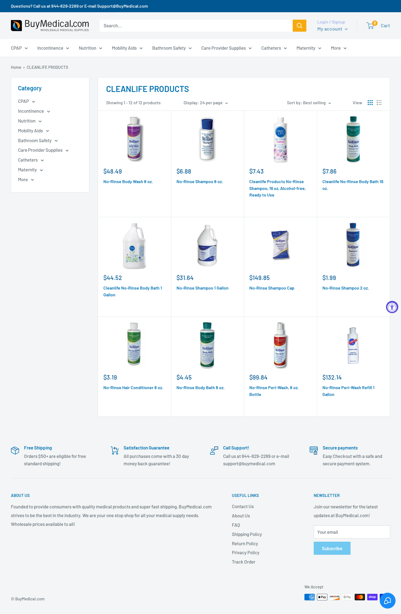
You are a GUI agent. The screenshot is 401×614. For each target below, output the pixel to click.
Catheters (28, 159)
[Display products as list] (379, 102)
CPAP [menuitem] (16, 47)
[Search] (299, 26)
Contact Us (243, 506)
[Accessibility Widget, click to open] (392, 307)
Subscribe (332, 548)
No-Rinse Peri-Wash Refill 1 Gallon (348, 391)
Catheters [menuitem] (271, 47)
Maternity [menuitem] (306, 47)
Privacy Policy (245, 552)
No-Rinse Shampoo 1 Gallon (202, 287)
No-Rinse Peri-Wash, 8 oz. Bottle (274, 391)
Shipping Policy (247, 534)
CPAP (24, 101)
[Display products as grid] (370, 102)
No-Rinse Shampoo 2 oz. (345, 287)
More (23, 179)
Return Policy (245, 543)
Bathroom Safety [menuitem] (169, 47)
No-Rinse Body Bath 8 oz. (200, 387)
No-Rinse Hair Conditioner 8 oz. (133, 387)
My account (330, 29)
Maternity (28, 169)
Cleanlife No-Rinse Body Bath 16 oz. (352, 185)
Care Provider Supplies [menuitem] (223, 47)
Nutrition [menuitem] (87, 47)
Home (16, 67)
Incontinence (31, 111)
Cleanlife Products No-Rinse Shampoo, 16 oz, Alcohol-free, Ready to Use (277, 188)
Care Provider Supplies (40, 150)
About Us (241, 515)
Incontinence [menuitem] (50, 47)
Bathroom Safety (35, 140)
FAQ (236, 524)
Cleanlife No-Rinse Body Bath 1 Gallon (132, 291)
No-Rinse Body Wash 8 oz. (128, 181)
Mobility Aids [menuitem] (124, 47)
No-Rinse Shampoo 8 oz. (199, 181)
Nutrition (27, 120)
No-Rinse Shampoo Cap (271, 287)
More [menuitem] (336, 47)
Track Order (243, 561)
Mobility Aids (31, 130)
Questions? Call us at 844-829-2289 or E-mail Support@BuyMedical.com (79, 5)
